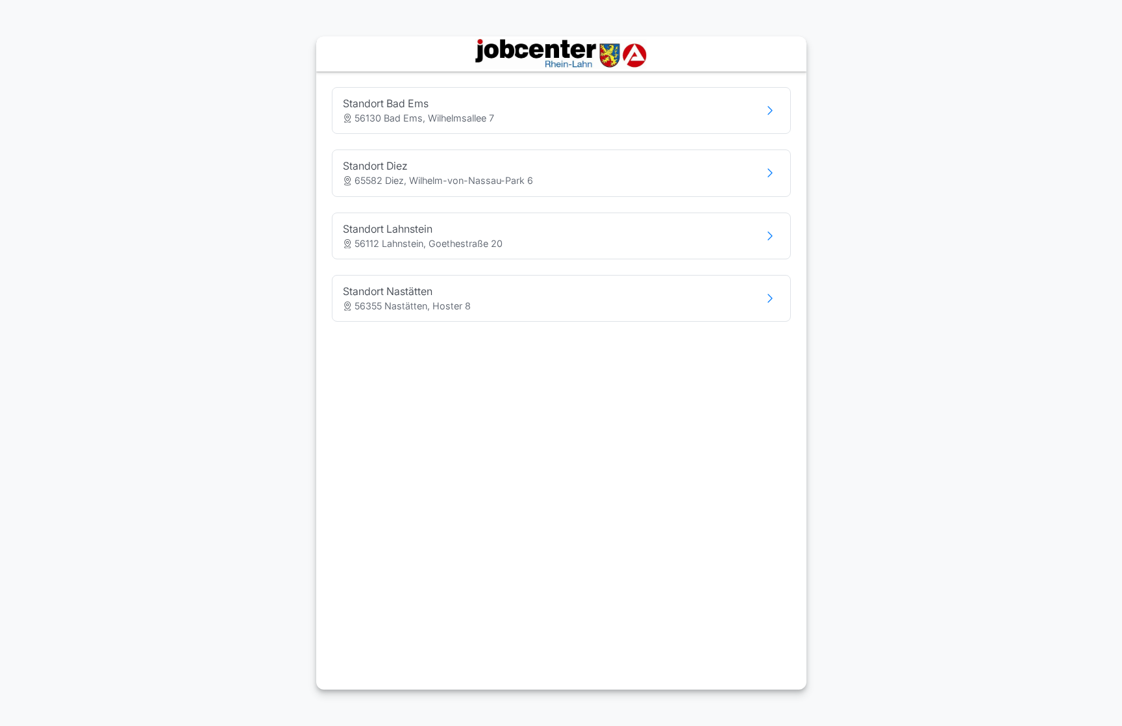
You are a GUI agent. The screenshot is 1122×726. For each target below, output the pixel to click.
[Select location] (770, 110)
